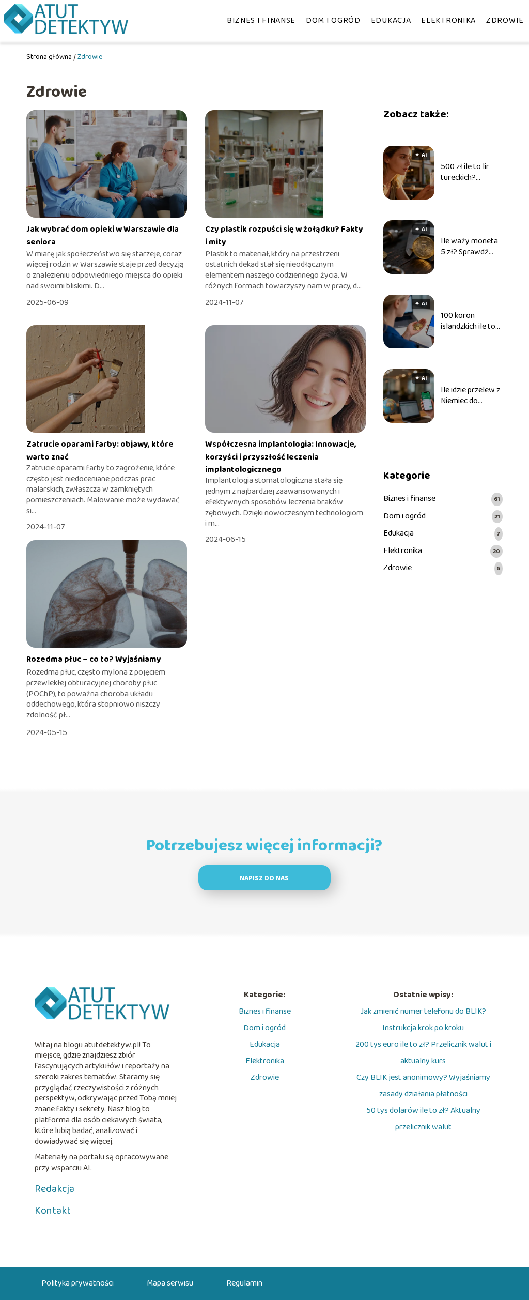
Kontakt (53, 1210)
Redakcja (54, 1189)
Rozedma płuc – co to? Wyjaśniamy (93, 659)
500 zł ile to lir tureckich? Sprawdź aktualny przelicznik (471, 172)
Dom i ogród (333, 20)
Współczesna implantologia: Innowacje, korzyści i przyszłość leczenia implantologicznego (280, 457)
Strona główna (49, 57)
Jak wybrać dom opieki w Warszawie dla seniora (102, 235)
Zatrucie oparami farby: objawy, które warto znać (100, 450)
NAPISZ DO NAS (264, 878)
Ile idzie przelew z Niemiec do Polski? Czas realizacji (470, 396)
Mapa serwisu (170, 1283)
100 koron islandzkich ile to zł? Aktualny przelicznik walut (469, 321)
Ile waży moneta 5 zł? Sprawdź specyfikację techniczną (469, 247)
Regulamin (244, 1283)
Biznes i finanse (261, 20)
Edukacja (391, 20)
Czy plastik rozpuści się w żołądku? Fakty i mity (284, 235)
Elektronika (448, 20)
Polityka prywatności (77, 1283)
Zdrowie (505, 20)
